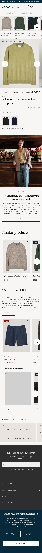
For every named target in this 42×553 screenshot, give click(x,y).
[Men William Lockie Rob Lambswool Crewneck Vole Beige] (6, 23)
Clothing (5, 42)
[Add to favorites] (27, 242)
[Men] (18, 388)
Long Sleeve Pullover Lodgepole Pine (19, 35)
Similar (15, 232)
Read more (19, 219)
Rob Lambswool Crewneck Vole (5, 35)
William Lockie (6, 33)
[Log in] (28, 6)
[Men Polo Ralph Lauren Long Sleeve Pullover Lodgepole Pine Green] (20, 23)
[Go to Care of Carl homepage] (10, 7)
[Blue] (14, 121)
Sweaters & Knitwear (17, 42)
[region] (21, 432)
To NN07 (7, 313)
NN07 (4, 96)
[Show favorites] (31, 7)
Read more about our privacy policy (21, 470)
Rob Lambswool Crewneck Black (32, 35)
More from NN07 (16, 290)
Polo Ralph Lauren (19, 33)
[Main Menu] (38, 6)
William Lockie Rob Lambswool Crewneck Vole (15, 276)
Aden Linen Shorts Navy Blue (14, 357)
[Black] (6, 121)
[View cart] (34, 7)
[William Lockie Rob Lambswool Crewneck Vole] (16, 274)
